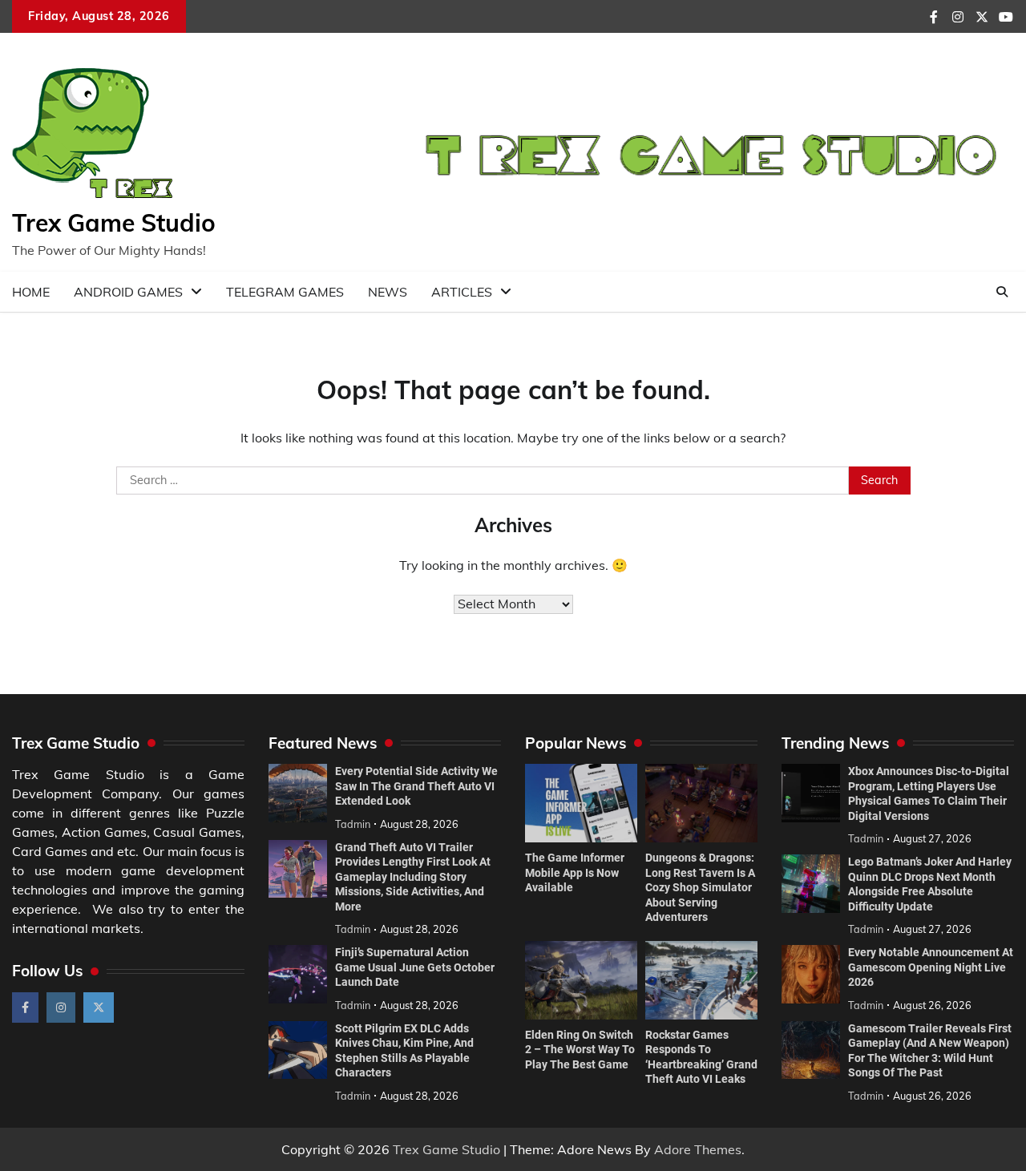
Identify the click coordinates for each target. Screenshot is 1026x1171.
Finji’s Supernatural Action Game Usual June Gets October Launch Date (415, 967)
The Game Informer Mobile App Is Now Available (574, 872)
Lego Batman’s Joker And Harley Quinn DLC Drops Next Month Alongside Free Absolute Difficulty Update (930, 884)
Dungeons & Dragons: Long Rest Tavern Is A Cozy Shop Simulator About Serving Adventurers (700, 887)
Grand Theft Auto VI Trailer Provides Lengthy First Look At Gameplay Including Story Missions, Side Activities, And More (413, 877)
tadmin (352, 824)
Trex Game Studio (114, 223)
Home (31, 292)
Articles (461, 292)
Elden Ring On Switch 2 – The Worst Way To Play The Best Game (580, 1049)
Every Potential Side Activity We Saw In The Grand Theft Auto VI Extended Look (416, 786)
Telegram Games (285, 292)
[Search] (1002, 292)
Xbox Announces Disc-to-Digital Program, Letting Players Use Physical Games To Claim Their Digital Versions (928, 793)
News (387, 292)
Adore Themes (697, 1149)
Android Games (128, 292)
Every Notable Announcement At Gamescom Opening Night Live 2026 (930, 967)
